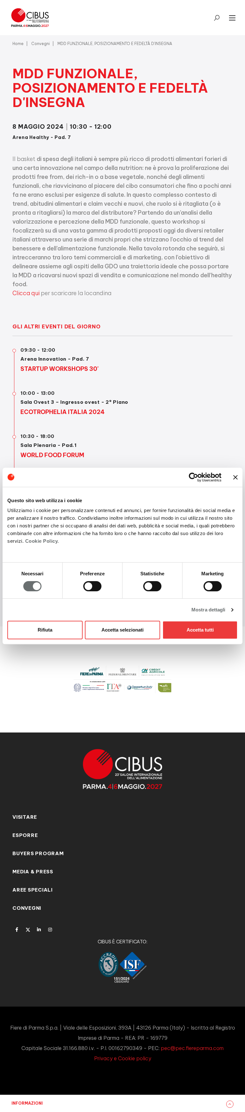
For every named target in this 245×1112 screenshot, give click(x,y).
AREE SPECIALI (32, 890)
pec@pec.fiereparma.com (192, 1048)
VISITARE (24, 817)
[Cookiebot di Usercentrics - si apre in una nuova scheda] (193, 477)
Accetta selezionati (122, 630)
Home (18, 43)
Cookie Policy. (42, 541)
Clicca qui (26, 293)
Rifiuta (45, 630)
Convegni (40, 43)
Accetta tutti (200, 630)
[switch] (92, 586)
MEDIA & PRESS (32, 872)
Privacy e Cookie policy (122, 1058)
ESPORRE (25, 835)
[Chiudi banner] (235, 477)
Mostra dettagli (208, 609)
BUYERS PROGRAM (38, 853)
